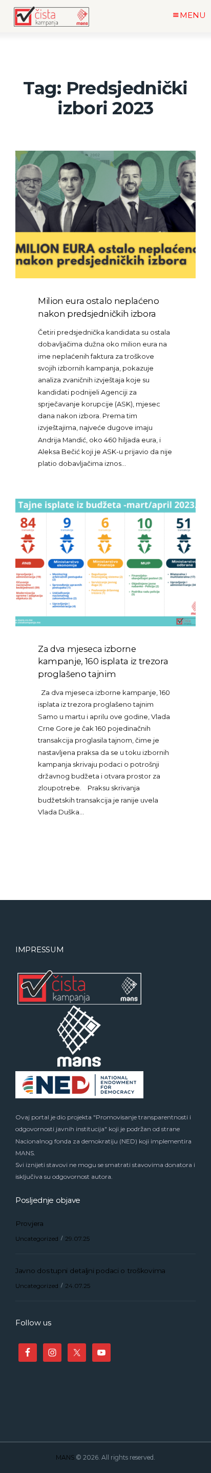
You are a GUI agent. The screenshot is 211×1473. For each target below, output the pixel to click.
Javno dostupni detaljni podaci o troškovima (90, 1270)
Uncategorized (36, 1238)
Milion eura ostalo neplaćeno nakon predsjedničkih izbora (98, 307)
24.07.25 (77, 1286)
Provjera (29, 1223)
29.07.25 (77, 1238)
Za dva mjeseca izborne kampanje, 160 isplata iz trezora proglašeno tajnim (103, 661)
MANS (65, 1457)
